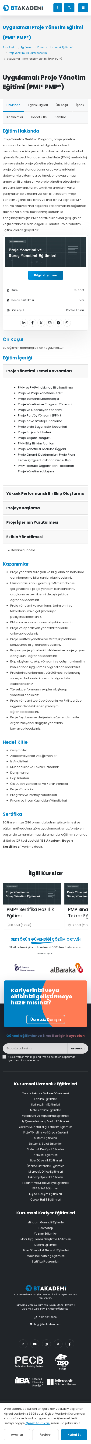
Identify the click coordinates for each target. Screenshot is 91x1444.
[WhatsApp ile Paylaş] (67, 323)
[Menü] (83, 7)
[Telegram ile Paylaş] (58, 323)
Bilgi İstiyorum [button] (45, 275)
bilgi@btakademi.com (47, 1324)
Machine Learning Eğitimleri (46, 1256)
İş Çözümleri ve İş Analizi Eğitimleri (45, 1121)
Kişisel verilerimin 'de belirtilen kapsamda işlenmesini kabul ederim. (42, 1058)
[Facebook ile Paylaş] (32, 323)
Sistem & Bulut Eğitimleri (45, 1144)
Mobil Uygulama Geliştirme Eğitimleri (46, 1239)
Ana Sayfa (9, 47)
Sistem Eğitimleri (45, 1138)
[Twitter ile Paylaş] (41, 323)
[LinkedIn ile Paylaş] (24, 323)
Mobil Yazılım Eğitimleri (45, 1110)
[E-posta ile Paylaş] (50, 323)
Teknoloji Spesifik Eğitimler (45, 1177)
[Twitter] (58, 1343)
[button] (57, 7)
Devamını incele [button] (22, 550)
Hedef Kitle (39, 117)
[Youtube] (34, 1343)
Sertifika (60, 117)
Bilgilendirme (38, 1057)
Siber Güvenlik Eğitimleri (45, 1160)
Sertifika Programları (45, 1261)
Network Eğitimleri (46, 1155)
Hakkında (13, 105)
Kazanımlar (15, 117)
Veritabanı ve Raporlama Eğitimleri (45, 1116)
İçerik (80, 105)
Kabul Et (74, 1434)
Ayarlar (17, 1434)
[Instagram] (46, 1343)
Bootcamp (45, 1228)
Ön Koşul (62, 105)
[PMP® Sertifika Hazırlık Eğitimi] (32, 894)
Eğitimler (26, 47)
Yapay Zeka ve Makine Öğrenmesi (45, 1093)
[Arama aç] (69, 7)
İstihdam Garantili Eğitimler (45, 1222)
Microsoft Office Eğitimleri (45, 1172)
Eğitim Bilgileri (38, 105)
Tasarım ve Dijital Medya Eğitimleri (45, 1183)
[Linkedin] (23, 1343)
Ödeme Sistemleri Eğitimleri (45, 1166)
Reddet (46, 1434)
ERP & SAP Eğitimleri (45, 1188)
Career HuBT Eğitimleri (45, 1200)
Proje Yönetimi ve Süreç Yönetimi (28, 53)
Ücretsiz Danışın (45, 1019)
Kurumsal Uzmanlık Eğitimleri (55, 47)
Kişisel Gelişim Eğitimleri (45, 1194)
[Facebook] (69, 1343)
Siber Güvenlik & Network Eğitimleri (45, 1250)
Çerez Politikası (37, 1423)
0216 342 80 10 (48, 1317)
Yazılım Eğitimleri (45, 1099)
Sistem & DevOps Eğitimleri (45, 1149)
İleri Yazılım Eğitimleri (45, 1104)
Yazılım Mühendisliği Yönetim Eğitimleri (46, 1127)
